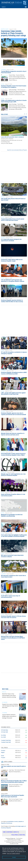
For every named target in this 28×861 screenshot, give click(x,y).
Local (2, 84)
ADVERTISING (9, 832)
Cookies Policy (22, 834)
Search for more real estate (13, 150)
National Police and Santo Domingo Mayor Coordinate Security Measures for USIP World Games (13, 638)
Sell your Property (23, 150)
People (3, 452)
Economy (3, 472)
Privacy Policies (14, 834)
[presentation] (24, 114)
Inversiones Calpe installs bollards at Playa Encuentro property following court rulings (13, 33)
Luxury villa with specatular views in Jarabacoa (12, 137)
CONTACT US (16, 832)
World (3, 196)
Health (4, 691)
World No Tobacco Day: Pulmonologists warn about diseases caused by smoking (9, 695)
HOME (4, 832)
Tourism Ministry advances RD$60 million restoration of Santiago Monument (9, 716)
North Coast (5, 29)
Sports (3, 411)
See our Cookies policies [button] (13, 853)
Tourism (3, 69)
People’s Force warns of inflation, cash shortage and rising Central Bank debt (10, 706)
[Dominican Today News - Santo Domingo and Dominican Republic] (14, 3)
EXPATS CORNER (8, 761)
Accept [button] (14, 857)
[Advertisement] (14, 15)
